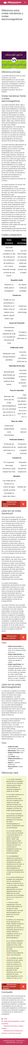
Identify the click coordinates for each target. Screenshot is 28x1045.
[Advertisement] (14, 35)
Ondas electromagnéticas (12, 1021)
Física (5, 1019)
